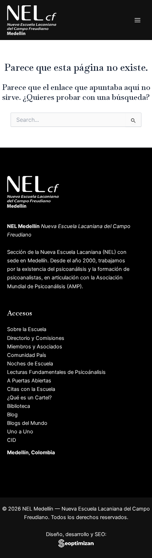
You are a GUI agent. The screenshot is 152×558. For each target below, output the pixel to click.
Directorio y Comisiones (35, 338)
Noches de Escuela (30, 363)
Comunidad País (26, 355)
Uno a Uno (20, 431)
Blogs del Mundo (27, 423)
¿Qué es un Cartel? (29, 397)
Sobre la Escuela (26, 329)
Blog (12, 414)
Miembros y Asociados (34, 346)
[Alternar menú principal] (137, 20)
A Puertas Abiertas (29, 380)
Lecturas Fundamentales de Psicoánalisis (56, 372)
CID (11, 440)
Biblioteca (18, 406)
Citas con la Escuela (31, 389)
